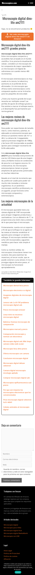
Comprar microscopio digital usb (16, 378)
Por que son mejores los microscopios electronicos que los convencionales (17, 392)
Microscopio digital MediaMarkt (16, 533)
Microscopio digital (11, 525)
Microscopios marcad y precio (15, 329)
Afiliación (7, 559)
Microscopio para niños (12, 528)
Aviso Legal (8, 551)
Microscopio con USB (11, 536)
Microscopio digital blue (13, 530)
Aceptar (18, 572)
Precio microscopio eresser (14, 310)
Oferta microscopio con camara (16, 353)
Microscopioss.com (9, 3)
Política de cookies (10, 556)
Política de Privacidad (12, 553)
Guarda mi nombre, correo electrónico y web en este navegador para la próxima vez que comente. (18, 471)
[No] (33, 568)
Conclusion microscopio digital (15, 358)
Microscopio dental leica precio (16, 285)
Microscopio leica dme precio (15, 349)
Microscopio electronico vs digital (17, 290)
